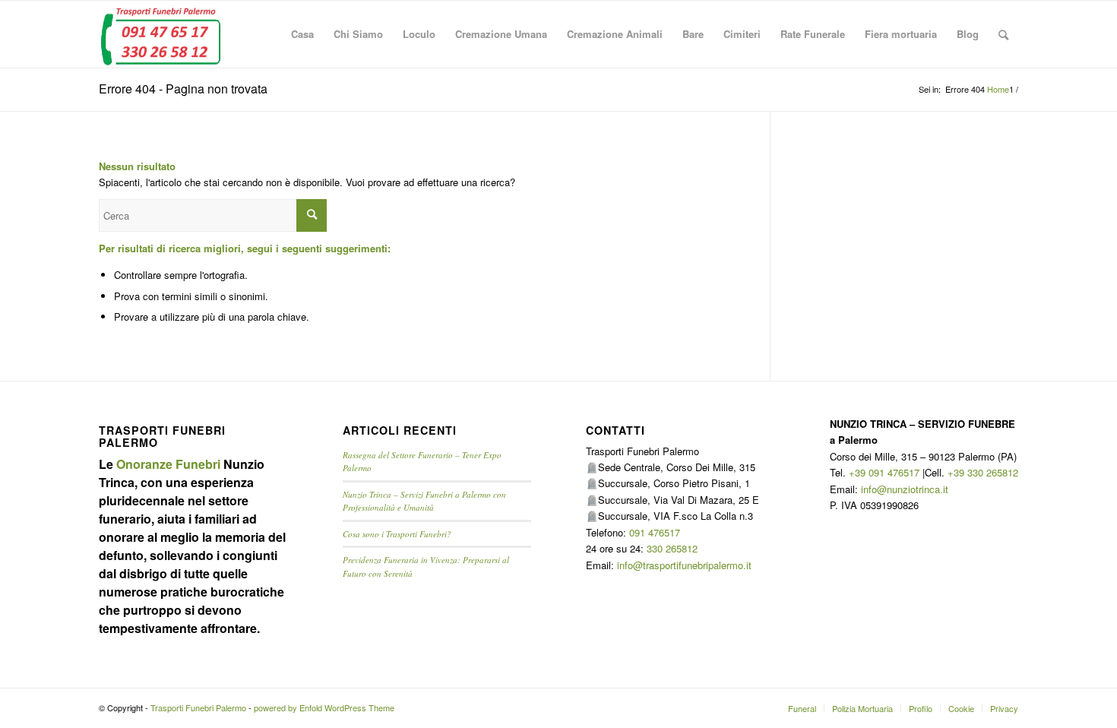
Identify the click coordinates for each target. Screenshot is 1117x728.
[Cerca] (1003, 34)
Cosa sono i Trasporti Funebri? (397, 534)
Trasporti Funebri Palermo (198, 707)
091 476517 (654, 532)
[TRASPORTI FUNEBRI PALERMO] (160, 34)
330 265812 (672, 548)
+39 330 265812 (983, 472)
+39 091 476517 (884, 472)
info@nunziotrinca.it (904, 489)
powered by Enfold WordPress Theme (324, 707)
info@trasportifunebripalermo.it (684, 565)
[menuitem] (302, 34)
